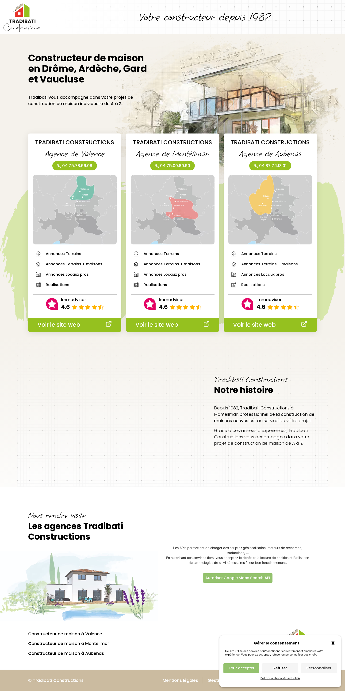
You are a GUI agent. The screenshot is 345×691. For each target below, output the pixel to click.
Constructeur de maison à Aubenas (66, 653)
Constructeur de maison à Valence (65, 634)
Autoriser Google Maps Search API (237, 578)
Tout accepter (241, 668)
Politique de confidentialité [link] (280, 678)
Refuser (280, 668)
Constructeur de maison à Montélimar (68, 643)
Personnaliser (319, 668)
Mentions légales (180, 680)
